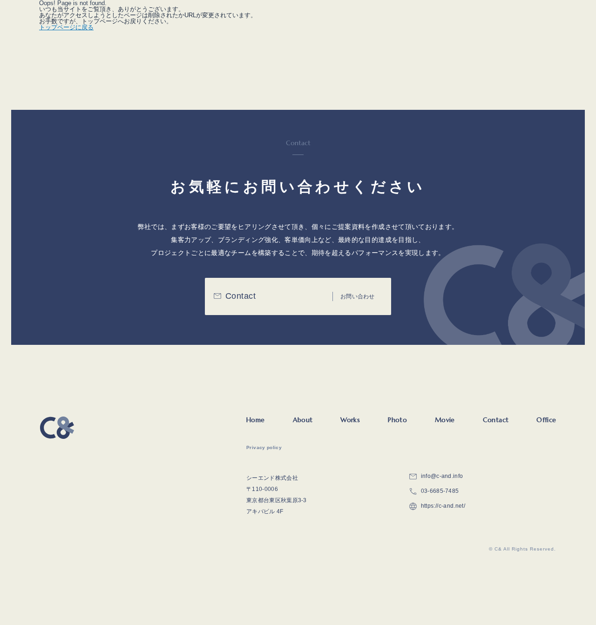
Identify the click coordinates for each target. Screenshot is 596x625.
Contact (495, 420)
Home (255, 420)
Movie (445, 420)
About (303, 420)
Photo (397, 420)
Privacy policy (264, 447)
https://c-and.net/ (443, 506)
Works (350, 420)
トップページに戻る (66, 27)
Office (546, 420)
